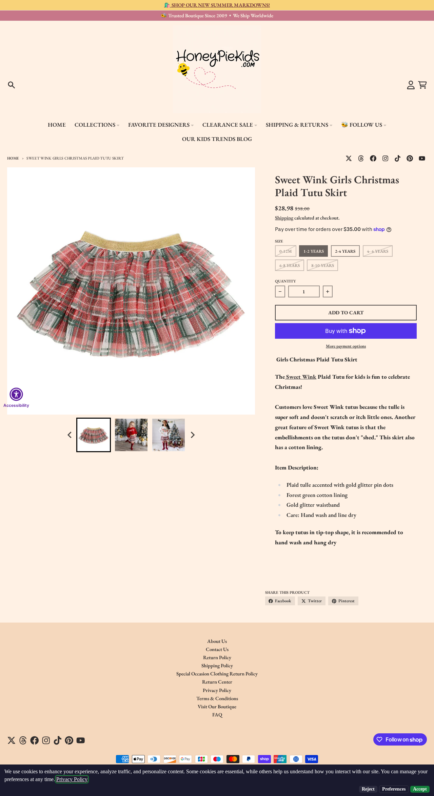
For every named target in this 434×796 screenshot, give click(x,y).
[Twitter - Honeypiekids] (348, 158)
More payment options (346, 346)
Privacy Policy (71, 779)
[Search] (11, 85)
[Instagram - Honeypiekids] (385, 158)
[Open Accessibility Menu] (16, 394)
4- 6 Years (377, 251)
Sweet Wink (300, 376)
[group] (93, 435)
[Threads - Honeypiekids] (361, 158)
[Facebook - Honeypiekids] (373, 158)
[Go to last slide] (70, 435)
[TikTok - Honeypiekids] (397, 158)
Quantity (285, 281)
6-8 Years (289, 265)
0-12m (285, 251)
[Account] (411, 85)
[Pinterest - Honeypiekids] (410, 158)
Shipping (284, 217)
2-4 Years (345, 251)
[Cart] (422, 85)
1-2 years (313, 251)
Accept (420, 789)
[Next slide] (192, 435)
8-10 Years (322, 265)
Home (13, 158)
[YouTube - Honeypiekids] (422, 158)
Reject (368, 789)
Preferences (394, 789)
